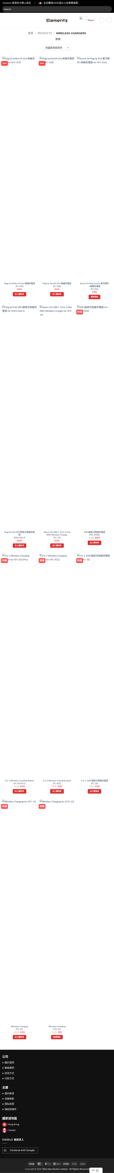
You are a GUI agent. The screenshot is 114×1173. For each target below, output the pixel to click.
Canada (11, 1130)
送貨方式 (9, 1073)
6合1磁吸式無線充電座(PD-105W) (94, 533)
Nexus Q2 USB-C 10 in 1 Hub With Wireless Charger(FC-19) (57, 535)
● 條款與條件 (9, 1109)
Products (45, 33)
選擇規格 (94, 297)
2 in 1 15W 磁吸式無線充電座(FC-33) (94, 782)
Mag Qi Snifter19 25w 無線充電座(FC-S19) (19, 284)
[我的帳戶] (101, 20)
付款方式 (9, 1078)
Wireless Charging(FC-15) (19, 1027)
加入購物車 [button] (19, 294)
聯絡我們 (9, 1067)
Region (91, 20)
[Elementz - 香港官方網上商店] (57, 20)
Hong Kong (13, 1124)
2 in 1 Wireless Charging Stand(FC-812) (57, 782)
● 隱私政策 (8, 1103)
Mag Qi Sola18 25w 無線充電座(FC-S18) (57, 284)
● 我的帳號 (8, 1093)
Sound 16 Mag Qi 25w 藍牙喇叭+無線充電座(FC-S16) (94, 286)
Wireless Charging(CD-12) (57, 1027)
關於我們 (9, 1062)
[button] (4, 20)
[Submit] (108, 9)
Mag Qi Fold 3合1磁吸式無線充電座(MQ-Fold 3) (19, 535)
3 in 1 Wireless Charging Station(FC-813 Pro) (19, 782)
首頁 (30, 33)
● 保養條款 (8, 1098)
